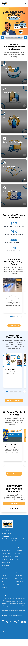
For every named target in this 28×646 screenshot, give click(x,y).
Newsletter (17, 587)
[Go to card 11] (20, 391)
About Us (4, 575)
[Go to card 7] (15, 391)
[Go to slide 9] (18, 37)
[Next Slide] (25, 37)
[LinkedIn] (5, 533)
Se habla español (6, 615)
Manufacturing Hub (6, 568)
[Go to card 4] (11, 391)
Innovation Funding (6, 562)
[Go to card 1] (11, 316)
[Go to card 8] (16, 391)
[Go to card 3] (14, 316)
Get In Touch (13, 503)
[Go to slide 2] (8, 37)
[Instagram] (10, 533)
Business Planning (19, 575)
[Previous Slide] (2, 37)
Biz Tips (3, 581)
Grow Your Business (6, 553)
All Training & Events (19, 550)
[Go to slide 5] (12, 37)
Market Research (5, 565)
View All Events (13, 325)
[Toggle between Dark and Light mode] (3, 631)
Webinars (17, 556)
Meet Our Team (14, 508)
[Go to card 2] (13, 316)
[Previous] (8, 316)
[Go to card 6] (14, 391)
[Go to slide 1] (6, 37)
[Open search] (22, 3)
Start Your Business (6, 550)
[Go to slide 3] (9, 37)
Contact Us (4, 587)
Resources (17, 559)
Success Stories (5, 578)
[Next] (20, 316)
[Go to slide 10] (20, 37)
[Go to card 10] (19, 391)
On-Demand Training (19, 581)
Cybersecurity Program (7, 556)
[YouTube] (8, 533)
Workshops (17, 553)
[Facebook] (2, 533)
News (3, 584)
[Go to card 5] (17, 316)
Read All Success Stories (13, 400)
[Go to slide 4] (11, 37)
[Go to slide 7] (15, 37)
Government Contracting (7, 559)
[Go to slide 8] (16, 37)
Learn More (8, 308)
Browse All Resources (13, 474)
